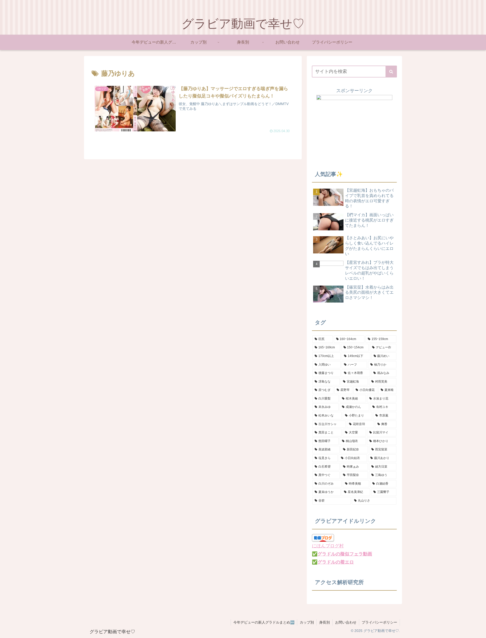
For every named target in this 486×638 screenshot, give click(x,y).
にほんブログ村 (328, 545)
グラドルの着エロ (335, 562)
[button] (391, 71)
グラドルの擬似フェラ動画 (344, 553)
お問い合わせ (345, 622)
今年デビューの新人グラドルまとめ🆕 (263, 622)
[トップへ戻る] (478, 630)
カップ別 (307, 622)
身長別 (324, 622)
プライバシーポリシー (379, 622)
